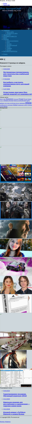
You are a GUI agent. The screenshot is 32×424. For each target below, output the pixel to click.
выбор (28, 100)
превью (15, 105)
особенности (3, 105)
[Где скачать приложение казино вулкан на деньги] (16, 182)
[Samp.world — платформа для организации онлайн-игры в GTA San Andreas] (16, 386)
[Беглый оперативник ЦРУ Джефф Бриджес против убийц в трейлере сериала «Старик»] (16, 238)
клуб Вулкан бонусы (14, 103)
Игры (8, 42)
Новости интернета (12, 41)
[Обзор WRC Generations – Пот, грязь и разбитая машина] (16, 275)
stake (4, 99)
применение (21, 105)
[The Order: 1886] (16, 219)
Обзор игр (7, 35)
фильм (5, 106)
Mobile (9, 47)
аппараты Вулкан (8, 100)
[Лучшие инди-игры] (16, 201)
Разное (6, 39)
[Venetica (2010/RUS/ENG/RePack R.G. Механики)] (16, 145)
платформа (10, 105)
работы (26, 105)
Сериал (29, 99)
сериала (30, 105)
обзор (28, 102)
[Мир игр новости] (11, 23)
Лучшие (21, 99)
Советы (1, 100)
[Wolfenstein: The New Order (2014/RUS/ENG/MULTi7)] (16, 126)
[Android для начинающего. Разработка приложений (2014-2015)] (16, 330)
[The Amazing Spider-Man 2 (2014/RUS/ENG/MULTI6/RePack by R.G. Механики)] (16, 163)
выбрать (2, 103)
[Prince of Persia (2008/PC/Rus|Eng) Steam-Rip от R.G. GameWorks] (13, 368)
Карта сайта (10, 32)
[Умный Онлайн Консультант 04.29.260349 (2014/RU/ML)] (15, 312)
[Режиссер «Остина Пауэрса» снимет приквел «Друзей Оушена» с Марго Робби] (16, 293)
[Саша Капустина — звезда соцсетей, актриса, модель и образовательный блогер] (16, 256)
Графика (9, 48)
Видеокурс (9, 99)
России (25, 99)
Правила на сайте (12, 33)
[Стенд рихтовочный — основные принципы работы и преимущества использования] (16, 349)
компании (22, 103)
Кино (5, 38)
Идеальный (16, 99)
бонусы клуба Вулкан (20, 100)
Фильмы (9, 44)
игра (6, 103)
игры (8, 103)
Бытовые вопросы (10, 51)
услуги (1, 106)
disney (1, 99)
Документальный (12, 45)
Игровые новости (10, 36)
